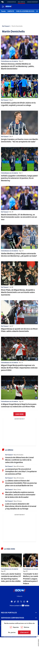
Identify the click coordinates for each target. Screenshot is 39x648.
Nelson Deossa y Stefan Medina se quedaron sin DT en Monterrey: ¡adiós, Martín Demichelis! (17, 66)
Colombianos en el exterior (9, 61)
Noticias (26, 627)
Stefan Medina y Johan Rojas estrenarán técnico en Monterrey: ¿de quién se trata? (19, 254)
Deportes (16, 627)
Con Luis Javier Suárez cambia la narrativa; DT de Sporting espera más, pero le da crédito (11, 577)
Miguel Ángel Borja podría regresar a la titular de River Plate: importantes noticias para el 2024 (19, 367)
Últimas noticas (11, 1)
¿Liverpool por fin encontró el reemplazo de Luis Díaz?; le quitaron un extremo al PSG (21, 471)
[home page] (2, 2)
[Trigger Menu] (3, 6)
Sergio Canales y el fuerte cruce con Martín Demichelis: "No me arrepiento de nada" (19, 140)
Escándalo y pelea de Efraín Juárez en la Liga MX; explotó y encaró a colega (18, 104)
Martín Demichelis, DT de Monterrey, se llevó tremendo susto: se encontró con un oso (19, 217)
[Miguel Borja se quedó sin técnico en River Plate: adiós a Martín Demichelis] (19, 312)
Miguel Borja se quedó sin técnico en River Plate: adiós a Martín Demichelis (19, 330)
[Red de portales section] (36, 613)
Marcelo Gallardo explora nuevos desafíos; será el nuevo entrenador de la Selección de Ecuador (20, 494)
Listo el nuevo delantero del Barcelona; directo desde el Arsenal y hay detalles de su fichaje (20, 506)
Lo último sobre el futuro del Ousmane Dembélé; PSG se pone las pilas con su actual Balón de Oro (21, 483)
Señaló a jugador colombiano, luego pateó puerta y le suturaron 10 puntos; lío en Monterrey (19, 178)
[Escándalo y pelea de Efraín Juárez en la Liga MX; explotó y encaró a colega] (19, 86)
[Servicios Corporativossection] (36, 618)
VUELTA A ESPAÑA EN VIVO (25, 11)
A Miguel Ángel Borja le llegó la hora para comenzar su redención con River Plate (18, 405)
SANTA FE (10, 11)
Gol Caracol (21, 1)
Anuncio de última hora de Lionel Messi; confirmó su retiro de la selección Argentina (19, 459)
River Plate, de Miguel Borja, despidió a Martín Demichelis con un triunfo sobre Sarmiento (18, 292)
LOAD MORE (19, 414)
